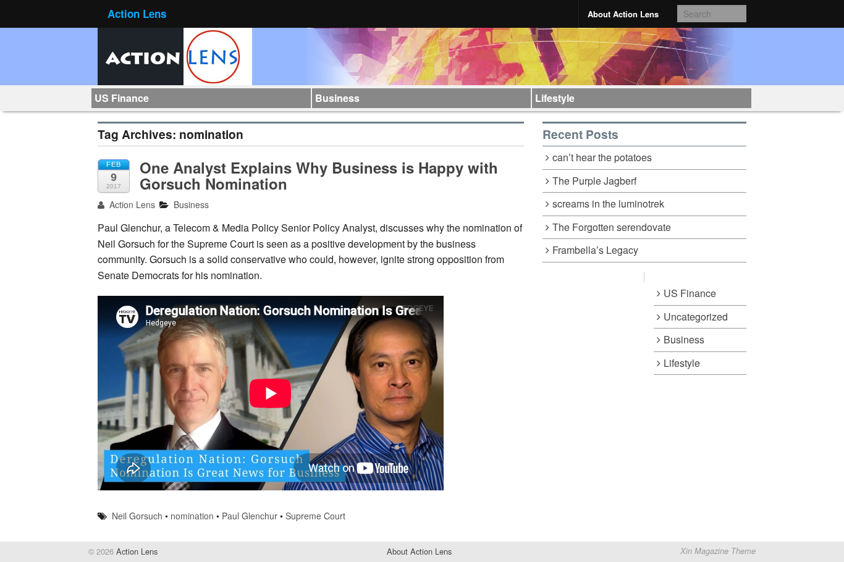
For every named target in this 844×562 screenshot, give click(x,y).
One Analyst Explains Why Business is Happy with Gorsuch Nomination (319, 175)
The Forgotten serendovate (611, 227)
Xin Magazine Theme (718, 550)
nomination (192, 516)
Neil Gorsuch (137, 516)
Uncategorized (696, 316)
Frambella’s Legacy (595, 250)
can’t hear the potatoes (602, 157)
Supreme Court (315, 516)
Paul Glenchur (249, 516)
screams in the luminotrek (608, 203)
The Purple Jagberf (594, 181)
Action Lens (137, 13)
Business (337, 98)
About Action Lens (623, 14)
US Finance (122, 98)
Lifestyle (555, 98)
